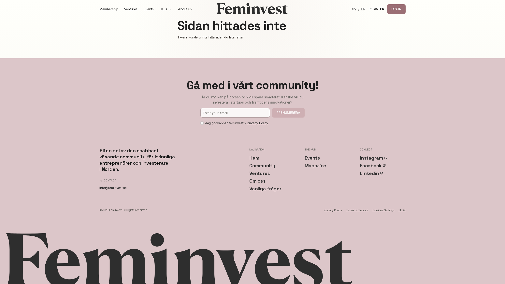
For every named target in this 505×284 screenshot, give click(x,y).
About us (185, 9)
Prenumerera (288, 113)
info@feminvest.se (113, 188)
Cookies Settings (383, 210)
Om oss (257, 181)
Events (149, 9)
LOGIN (396, 9)
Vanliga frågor (265, 189)
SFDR (402, 210)
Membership (108, 9)
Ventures (130, 9)
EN (363, 9)
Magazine (315, 166)
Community (262, 166)
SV (354, 9)
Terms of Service (357, 210)
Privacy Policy (257, 123)
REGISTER (376, 9)
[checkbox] (202, 123)
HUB (163, 9)
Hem (254, 158)
